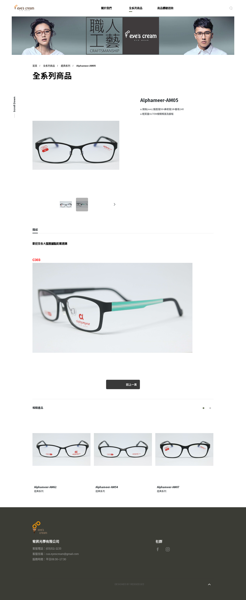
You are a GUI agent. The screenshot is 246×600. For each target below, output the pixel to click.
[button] (114, 204)
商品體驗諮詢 (165, 8)
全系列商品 (135, 8)
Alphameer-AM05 (86, 65)
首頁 (34, 65)
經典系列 (65, 65)
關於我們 (106, 8)
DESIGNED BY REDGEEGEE (129, 584)
